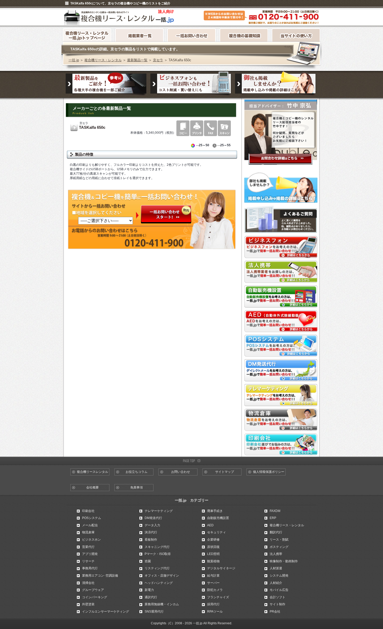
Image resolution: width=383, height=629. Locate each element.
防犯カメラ (215, 590)
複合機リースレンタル (92, 472)
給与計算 (213, 575)
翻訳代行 (276, 532)
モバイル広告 (279, 590)
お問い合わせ (180, 472)
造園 (148, 561)
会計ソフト (277, 597)
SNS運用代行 (154, 611)
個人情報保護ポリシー (268, 472)
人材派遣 (276, 568)
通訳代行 (151, 597)
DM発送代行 (153, 518)
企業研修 (213, 539)
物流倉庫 (88, 532)
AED (210, 525)
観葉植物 (213, 561)
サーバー (213, 583)
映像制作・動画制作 (284, 561)
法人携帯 (276, 554)
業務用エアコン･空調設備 (100, 575)
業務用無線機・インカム (162, 604)
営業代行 (88, 547)
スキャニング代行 (157, 547)
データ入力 (152, 525)
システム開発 (279, 575)
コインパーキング (94, 597)
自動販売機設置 (218, 518)
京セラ (158, 60)
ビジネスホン (91, 539)
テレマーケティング (159, 511)
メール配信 (90, 525)
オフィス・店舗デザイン (162, 575)
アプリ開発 (90, 554)
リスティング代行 (157, 568)
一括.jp (74, 60)
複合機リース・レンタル (103, 60)
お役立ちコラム (136, 472)
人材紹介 (276, 583)
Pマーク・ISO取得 (158, 554)
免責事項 (136, 487)
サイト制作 (277, 604)
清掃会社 (88, 583)
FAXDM (275, 511)
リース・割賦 (279, 539)
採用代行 (213, 604)
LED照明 (213, 554)
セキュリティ (216, 532)
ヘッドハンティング (159, 583)
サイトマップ (224, 472)
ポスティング (279, 547)
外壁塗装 (88, 604)
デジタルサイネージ (221, 568)
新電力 (149, 590)
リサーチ (88, 561)
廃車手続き (215, 511)
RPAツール (215, 611)
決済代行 (151, 532)
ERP (273, 518)
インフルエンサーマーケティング (105, 611)
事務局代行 (90, 568)
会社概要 (92, 487)
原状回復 (213, 547)
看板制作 (151, 539)
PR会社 (275, 611)
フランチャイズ (218, 597)
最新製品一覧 (137, 60)
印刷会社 (88, 511)
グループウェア (93, 590)
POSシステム (91, 518)
